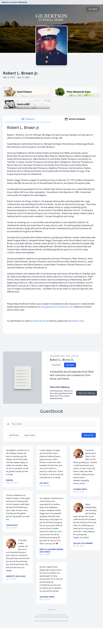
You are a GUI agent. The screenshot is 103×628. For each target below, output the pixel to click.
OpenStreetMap (54, 621)
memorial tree (39, 320)
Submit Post (89, 435)
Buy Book (70, 365)
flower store (78, 320)
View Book (56, 365)
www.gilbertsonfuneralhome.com (56, 306)
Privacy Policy (44, 617)
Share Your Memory (86, 393)
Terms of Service (58, 617)
